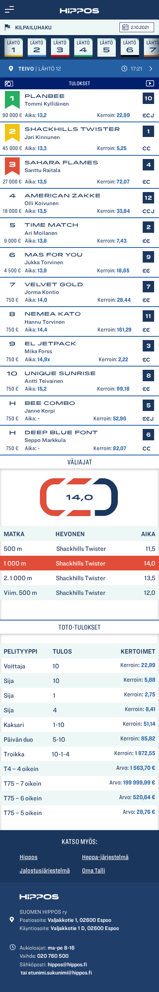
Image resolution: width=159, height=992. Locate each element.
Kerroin (129, 665)
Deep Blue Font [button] (61, 432)
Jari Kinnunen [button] (42, 137)
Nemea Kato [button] (52, 314)
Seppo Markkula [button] (45, 440)
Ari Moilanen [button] (40, 233)
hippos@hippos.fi (67, 964)
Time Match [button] (51, 225)
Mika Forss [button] (38, 351)
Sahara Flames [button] (61, 162)
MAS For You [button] (53, 255)
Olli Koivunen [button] (41, 203)
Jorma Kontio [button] (41, 292)
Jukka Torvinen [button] (43, 262)
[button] (9, 10)
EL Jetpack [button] (50, 343)
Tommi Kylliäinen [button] (46, 103)
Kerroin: (106, 115)
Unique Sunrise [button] (60, 373)
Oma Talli (93, 870)
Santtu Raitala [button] (42, 170)
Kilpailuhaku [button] (33, 27)
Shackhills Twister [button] (72, 129)
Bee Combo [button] (49, 403)
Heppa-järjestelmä (105, 857)
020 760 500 (52, 955)
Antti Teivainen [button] (43, 381)
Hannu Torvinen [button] (44, 321)
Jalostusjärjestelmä (45, 870)
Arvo (121, 767)
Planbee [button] (44, 96)
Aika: (30, 115)
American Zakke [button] (62, 195)
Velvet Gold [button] (53, 284)
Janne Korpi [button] (39, 410)
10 (12, 373)
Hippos (29, 857)
